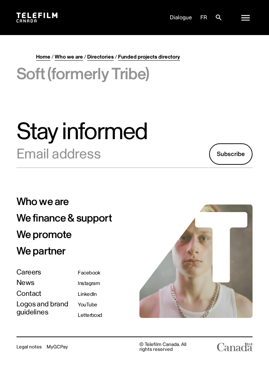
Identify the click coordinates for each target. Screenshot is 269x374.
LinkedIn (87, 294)
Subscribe (231, 154)
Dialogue (181, 17)
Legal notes (29, 347)
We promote (44, 234)
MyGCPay (57, 347)
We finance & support (64, 218)
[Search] (218, 17)
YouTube (87, 305)
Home (43, 57)
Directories (100, 57)
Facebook (89, 273)
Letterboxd (90, 315)
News (25, 283)
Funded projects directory (149, 57)
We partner (41, 251)
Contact (28, 294)
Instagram (89, 283)
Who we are (69, 57)
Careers (28, 272)
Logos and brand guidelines (42, 308)
